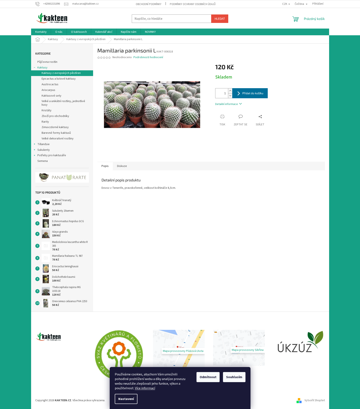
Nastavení (126, 399)
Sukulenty (43, 150)
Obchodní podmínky (148, 4)
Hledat (220, 18)
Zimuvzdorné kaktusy (55, 127)
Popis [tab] (105, 166)
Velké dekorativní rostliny (58, 138)
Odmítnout (208, 377)
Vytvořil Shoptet (315, 400)
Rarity (45, 122)
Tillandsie (43, 144)
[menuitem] (41, 32)
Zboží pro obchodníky (55, 116)
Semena (42, 161)
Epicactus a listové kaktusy (59, 79)
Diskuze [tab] (122, 166)
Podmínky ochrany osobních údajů (193, 4)
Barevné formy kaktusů (56, 133)
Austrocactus (50, 84)
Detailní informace (226, 104)
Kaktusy (42, 68)
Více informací (145, 388)
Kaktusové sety (51, 96)
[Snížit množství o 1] (230, 95)
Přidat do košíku (252, 93)
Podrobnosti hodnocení (148, 57)
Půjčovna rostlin (47, 62)
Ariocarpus (48, 90)
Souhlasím (234, 377)
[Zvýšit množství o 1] (230, 90)
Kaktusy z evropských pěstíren (61, 73)
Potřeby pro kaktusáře (51, 155)
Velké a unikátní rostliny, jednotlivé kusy (63, 103)
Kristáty (46, 110)
